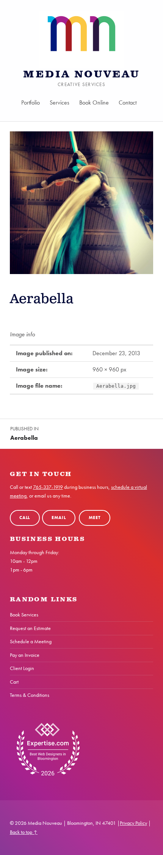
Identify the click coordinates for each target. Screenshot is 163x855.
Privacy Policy (133, 823)
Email (59, 518)
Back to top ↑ (24, 832)
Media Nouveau (81, 74)
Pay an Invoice (24, 655)
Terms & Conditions (29, 695)
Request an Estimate (30, 628)
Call (24, 518)
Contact (127, 102)
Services (59, 102)
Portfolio (30, 102)
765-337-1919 (48, 487)
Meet (95, 518)
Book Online (94, 102)
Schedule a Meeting (31, 641)
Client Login (22, 668)
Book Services (24, 614)
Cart (14, 681)
